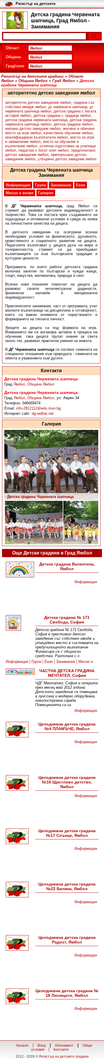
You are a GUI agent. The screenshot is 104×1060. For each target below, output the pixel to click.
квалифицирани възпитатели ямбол (36, 137)
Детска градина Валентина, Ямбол (67, 566)
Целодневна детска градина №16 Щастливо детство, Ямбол (67, 782)
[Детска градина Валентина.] (20, 570)
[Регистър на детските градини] (15, 20)
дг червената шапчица (67, 107)
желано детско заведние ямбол (33, 128)
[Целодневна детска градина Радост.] (20, 943)
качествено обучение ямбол (68, 133)
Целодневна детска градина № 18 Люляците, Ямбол (67, 993)
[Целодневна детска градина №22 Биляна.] (20, 890)
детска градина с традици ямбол (62, 115)
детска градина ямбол (73, 124)
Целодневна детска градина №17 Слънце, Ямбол (67, 833)
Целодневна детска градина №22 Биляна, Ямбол (67, 886)
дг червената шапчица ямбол (49, 109)
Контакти (60, 1050)
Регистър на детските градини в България (35, 3)
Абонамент (64, 1045)
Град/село (15, 66)
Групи (40, 185)
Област (12, 48)
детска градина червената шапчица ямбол (50, 122)
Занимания (61, 185)
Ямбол (19, 384)
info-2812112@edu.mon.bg (38, 408)
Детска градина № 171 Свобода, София (67, 619)
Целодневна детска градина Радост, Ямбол (67, 939)
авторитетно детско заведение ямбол (38, 102)
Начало (22, 1045)
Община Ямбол (40, 384)
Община (13, 57)
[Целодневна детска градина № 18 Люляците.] (20, 996)
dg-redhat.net (43, 413)
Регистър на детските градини (64, 1056)
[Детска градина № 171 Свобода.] (20, 623)
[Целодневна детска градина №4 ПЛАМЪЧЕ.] (20, 730)
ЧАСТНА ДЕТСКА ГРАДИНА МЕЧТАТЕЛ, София (66, 673)
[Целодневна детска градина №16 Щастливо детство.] (20, 783)
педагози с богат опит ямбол (43, 150)
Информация (18, 185)
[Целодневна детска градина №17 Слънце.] (20, 836)
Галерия (45, 193)
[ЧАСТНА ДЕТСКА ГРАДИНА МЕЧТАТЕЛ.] (20, 672)
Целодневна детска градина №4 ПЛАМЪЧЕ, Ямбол (67, 726)
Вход (42, 1045)
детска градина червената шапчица (36, 120)
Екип (80, 185)
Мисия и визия (20, 193)
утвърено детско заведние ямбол (67, 159)
